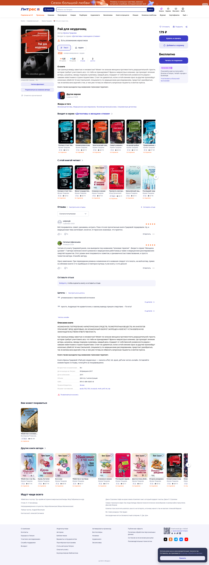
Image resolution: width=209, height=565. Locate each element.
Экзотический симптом (100, 145)
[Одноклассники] (170, 539)
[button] (37, 84)
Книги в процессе (122, 15)
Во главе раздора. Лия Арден (116, 512)
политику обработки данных (191, 553)
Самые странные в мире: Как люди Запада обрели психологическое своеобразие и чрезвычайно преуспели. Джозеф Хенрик (145, 504)
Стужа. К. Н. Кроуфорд (29, 503)
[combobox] (101, 10)
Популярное (62, 15)
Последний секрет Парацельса (150, 191)
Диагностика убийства (140, 479)
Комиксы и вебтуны (149, 15)
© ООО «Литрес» (104, 561)
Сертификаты (174, 15)
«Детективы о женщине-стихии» (86, 36)
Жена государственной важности (82, 191)
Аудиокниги (95, 15)
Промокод (40, 15)
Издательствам (62, 529)
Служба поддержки (28, 543)
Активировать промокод (101, 529)
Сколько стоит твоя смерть (66, 145)
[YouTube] (186, 539)
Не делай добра (132, 145)
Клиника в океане (98, 191)
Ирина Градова (64, 147)
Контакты (24, 532)
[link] (103, 221)
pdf (103, 389)
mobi (100, 389)
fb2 (85, 389)
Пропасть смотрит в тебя (116, 191)
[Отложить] (71, 122)
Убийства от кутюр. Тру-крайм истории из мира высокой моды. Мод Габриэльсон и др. (52, 499)
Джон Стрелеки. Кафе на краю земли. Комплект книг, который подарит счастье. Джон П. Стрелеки (141, 499)
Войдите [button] (63, 283)
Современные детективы (127, 107)
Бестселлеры (97, 532)
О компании (25, 529)
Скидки (73, 15)
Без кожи (58, 479)
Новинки (51, 15)
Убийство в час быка (28, 479)
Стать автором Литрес (65, 546)
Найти (150, 10)
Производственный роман (107, 107)
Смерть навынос (116, 145)
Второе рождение (156, 479)
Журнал (163, 15)
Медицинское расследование (84, 107)
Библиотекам (62, 536)
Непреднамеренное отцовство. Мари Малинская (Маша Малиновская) (47, 506)
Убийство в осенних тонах (29, 434)
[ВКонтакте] (181, 539)
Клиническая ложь (83, 145)
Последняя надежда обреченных (122, 479)
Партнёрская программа (66, 543)
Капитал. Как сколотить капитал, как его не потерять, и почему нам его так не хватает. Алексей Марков (143, 508)
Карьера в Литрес (28, 536)
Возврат (24, 546)
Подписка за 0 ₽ (27, 15)
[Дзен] (165, 539)
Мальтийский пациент (133, 191)
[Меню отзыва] (153, 234)
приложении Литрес (180, 531)
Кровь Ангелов (43, 479)
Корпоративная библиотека (67, 553)
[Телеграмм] (176, 539)
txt (106, 389)
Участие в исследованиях (30, 539)
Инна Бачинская (115, 193)
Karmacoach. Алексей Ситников (32, 513)
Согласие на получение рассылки (140, 538)
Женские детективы (64, 107)
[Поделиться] (186, 27)
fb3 (89, 389)
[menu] (73, 213)
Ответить (147, 234)
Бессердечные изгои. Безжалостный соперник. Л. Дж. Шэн (127, 515)
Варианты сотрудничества (67, 539)
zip (109, 389)
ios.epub (94, 389)
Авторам (60, 532)
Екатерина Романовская (29, 436)
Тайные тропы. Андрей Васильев (33, 510)
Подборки (83, 15)
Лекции (135, 15)
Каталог (50, 10)
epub (82, 389)
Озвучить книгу (62, 550)
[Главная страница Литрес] (30, 9)
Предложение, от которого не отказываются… (150, 145)
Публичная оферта (135, 529)
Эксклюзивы (107, 15)
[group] (106, 222)
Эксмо (82, 385)
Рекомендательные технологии (140, 541)
